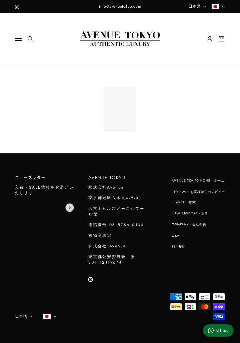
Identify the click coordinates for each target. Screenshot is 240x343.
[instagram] (17, 6)
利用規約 (179, 246)
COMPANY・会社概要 (189, 224)
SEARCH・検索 (184, 202)
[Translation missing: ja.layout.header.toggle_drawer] (18, 39)
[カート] (221, 38)
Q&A (176, 235)
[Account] (209, 38)
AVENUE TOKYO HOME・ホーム (198, 180)
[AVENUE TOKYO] (120, 38)
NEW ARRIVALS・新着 (190, 213)
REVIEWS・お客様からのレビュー (198, 191)
